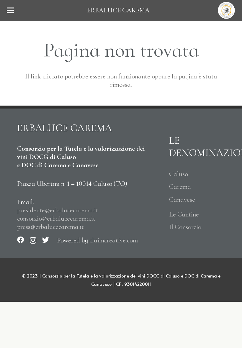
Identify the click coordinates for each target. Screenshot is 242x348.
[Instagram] (33, 240)
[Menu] (10, 10)
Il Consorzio (185, 227)
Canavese (182, 200)
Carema (180, 187)
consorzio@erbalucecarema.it (56, 218)
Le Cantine (184, 214)
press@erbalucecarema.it (50, 227)
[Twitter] (45, 240)
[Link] (226, 10)
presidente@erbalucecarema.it (57, 210)
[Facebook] (20, 240)
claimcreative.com (113, 240)
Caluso (178, 174)
